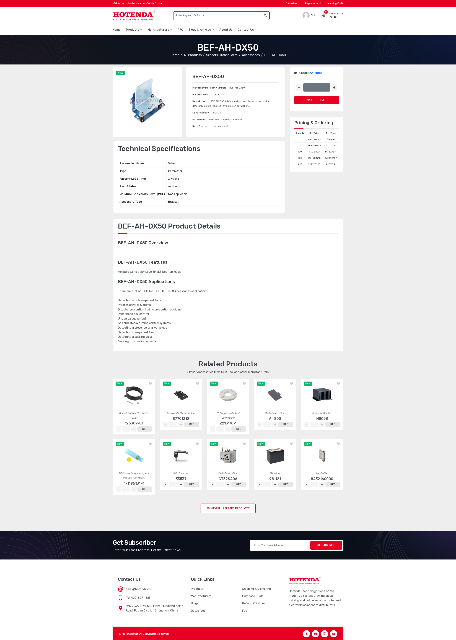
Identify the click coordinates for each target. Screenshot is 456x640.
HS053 (322, 418)
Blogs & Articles (199, 29)
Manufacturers (158, 29)
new (120, 73)
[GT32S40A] (228, 455)
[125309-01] (134, 395)
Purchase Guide (252, 596)
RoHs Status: (200, 126)
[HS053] (322, 395)
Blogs (194, 603)
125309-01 (134, 423)
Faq (244, 610)
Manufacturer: (201, 94)
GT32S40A (228, 479)
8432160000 (322, 479)
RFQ (180, 29)
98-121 (275, 479)
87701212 (181, 418)
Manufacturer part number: (209, 87)
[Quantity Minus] (299, 87)
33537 (181, 479)
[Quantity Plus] (334, 87)
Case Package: (200, 112)
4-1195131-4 (134, 483)
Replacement (313, 3)
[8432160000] (322, 455)
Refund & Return (253, 603)
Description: (199, 101)
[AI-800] (275, 395)
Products (132, 29)
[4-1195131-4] (134, 455)
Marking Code (335, 3)
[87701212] (181, 395)
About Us (225, 29)
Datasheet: (199, 119)
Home (117, 29)
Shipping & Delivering (256, 588)
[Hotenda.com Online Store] (134, 15)
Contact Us (246, 29)
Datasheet (292, 3)
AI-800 (275, 418)
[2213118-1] (228, 395)
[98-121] (275, 455)
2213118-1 (228, 423)
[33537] (181, 455)
